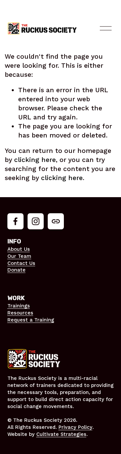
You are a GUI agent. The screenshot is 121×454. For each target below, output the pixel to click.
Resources (20, 313)
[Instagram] (36, 221)
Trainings (18, 306)
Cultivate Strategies (61, 434)
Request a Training (30, 320)
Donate (16, 270)
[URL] (56, 221)
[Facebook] (15, 221)
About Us (18, 249)
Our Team (19, 256)
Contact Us (21, 263)
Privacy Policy (75, 427)
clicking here (35, 160)
